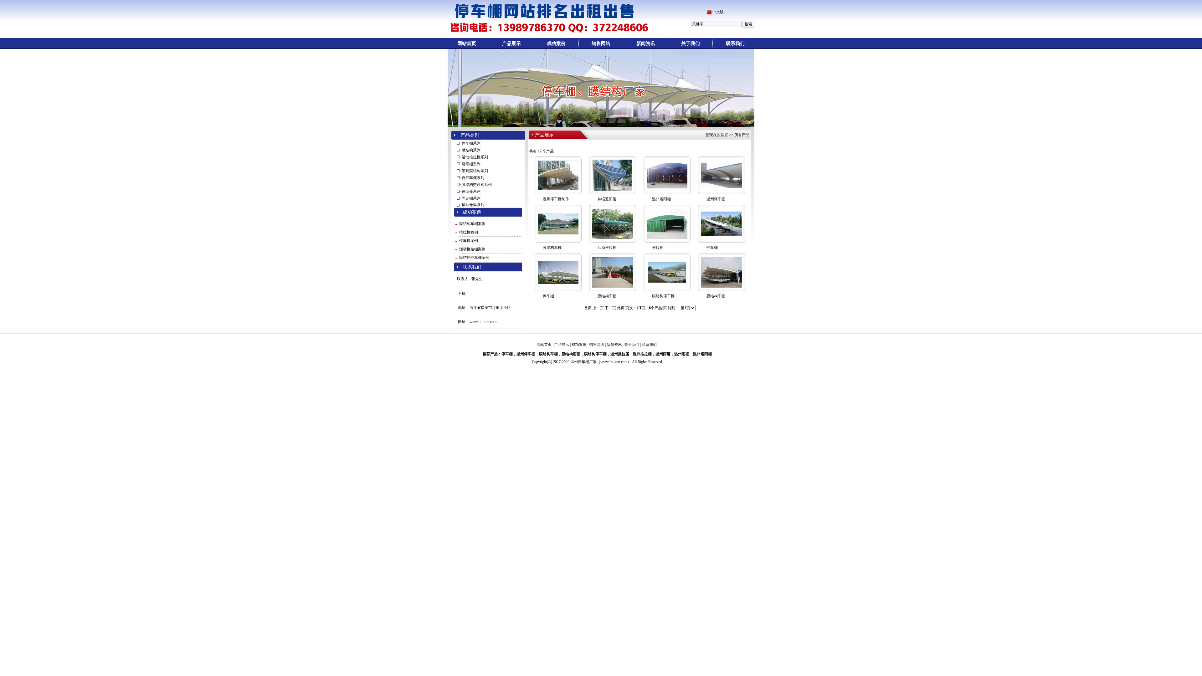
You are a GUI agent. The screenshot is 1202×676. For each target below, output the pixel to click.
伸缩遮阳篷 (607, 199)
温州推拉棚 (642, 354)
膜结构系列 (471, 150)
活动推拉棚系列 (475, 157)
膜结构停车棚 (663, 296)
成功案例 (556, 43)
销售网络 (601, 43)
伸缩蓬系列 (471, 191)
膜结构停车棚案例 (474, 257)
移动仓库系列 (473, 204)
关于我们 (690, 43)
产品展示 (511, 43)
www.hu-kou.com (483, 322)
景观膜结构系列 (475, 171)
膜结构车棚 (552, 247)
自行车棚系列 (473, 178)
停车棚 (712, 247)
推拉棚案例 (468, 232)
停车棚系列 (471, 143)
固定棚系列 (471, 198)
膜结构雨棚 (571, 354)
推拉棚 (657, 247)
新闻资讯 (645, 43)
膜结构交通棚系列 (477, 184)
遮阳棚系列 (471, 164)
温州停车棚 (715, 199)
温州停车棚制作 (556, 199)
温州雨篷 (662, 354)
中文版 (718, 12)
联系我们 (735, 43)
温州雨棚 (681, 354)
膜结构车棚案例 (472, 224)
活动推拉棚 (607, 247)
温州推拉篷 (619, 354)
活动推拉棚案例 (472, 249)
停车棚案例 (468, 240)
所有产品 (741, 135)
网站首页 (466, 43)
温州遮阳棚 (661, 199)
